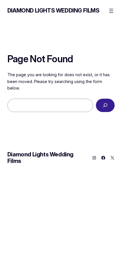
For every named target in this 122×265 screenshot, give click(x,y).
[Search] (105, 105)
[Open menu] (111, 10)
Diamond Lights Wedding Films (53, 10)
